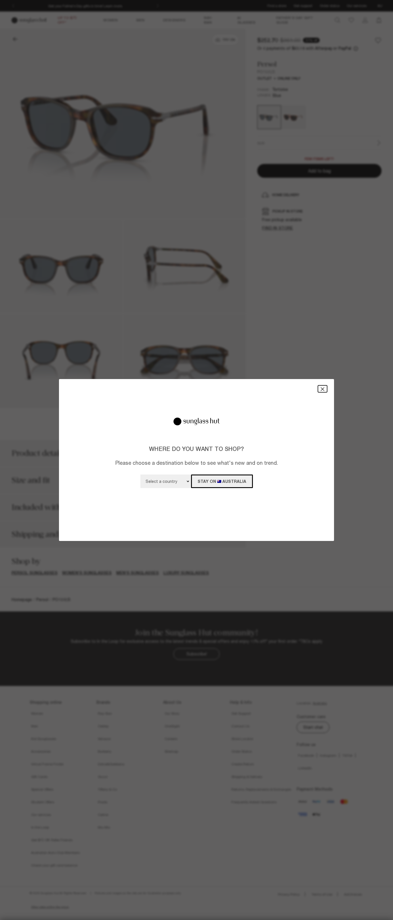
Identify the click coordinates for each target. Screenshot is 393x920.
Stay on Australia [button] (222, 481)
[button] (322, 388)
